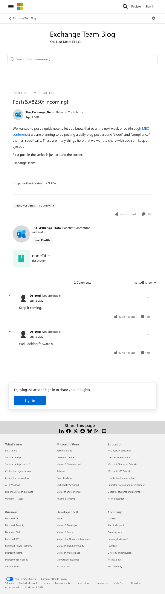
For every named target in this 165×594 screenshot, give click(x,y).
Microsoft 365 (12, 539)
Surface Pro (11, 450)
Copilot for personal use (17, 478)
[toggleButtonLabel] (154, 18)
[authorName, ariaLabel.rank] (18, 114)
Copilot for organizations (18, 471)
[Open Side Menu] (11, 6)
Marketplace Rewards (68, 559)
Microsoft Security (14, 525)
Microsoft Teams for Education (123, 464)
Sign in (30, 400)
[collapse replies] (9, 295)
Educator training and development (126, 484)
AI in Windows (12, 484)
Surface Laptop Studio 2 (17, 464)
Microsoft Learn (65, 532)
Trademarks (101, 583)
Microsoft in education (119, 450)
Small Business (13, 566)
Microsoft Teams (13, 552)
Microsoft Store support (69, 464)
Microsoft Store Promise (69, 491)
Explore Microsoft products (19, 491)
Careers (112, 518)
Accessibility (114, 559)
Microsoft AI (11, 518)
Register (136, 6)
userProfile (42, 240)
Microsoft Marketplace (68, 552)
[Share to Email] (104, 430)
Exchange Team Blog (24, 18)
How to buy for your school (122, 478)
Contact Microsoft (28, 583)
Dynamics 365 (12, 532)
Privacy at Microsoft (118, 539)
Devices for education (119, 457)
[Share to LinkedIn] (61, 430)
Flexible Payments (66, 498)
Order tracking (64, 478)
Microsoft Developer (67, 525)
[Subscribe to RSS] (97, 430)
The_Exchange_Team (40, 112)
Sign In (149, 6)
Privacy (46, 583)
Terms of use (83, 583)
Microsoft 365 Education (120, 471)
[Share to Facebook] (68, 430)
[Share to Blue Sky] (89, 430)
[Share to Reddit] (82, 430)
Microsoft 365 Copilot (16, 559)
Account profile (64, 450)
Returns (61, 471)
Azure (60, 518)
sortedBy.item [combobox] (143, 282)
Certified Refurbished (68, 484)
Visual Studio (63, 566)
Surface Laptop (13, 457)
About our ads (12, 587)
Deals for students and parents (124, 491)
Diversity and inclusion (119, 552)
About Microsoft (116, 525)
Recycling (136, 583)
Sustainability (115, 566)
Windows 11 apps (14, 498)
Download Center (66, 457)
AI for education (116, 498)
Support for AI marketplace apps (73, 539)
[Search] (125, 6)
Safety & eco (119, 583)
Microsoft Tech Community (70, 545)
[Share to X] (75, 430)
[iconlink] (21, 258)
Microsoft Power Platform (18, 545)
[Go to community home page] (20, 6)
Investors (112, 545)
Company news (116, 532)
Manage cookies (63, 583)
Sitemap (9, 583)
